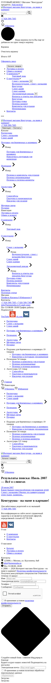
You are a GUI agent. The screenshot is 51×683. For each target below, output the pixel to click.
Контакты (17, 128)
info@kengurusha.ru (12, 563)
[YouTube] (4, 527)
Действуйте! (17, 5)
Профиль (5, 297)
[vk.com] (11, 527)
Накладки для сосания (22, 376)
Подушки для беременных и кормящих (30, 354)
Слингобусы (18, 371)
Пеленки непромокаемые (23, 364)
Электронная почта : (11, 581)
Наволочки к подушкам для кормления (30, 357)
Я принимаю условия (17, 601)
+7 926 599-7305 (8, 19)
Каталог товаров (14, 66)
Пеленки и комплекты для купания (28, 361)
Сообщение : (7, 587)
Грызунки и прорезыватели (24, 374)
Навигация (6, 128)
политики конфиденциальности (17, 601)
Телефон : (6, 584)
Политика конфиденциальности (32, 571)
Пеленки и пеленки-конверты (26, 366)
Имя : (4, 578)
